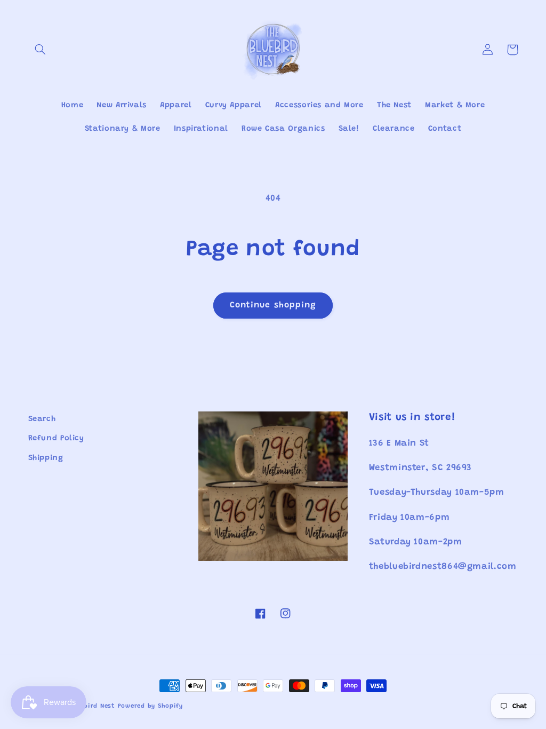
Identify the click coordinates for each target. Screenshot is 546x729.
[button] (40, 49)
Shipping (45, 458)
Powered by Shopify (150, 706)
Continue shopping (273, 305)
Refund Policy (56, 438)
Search (42, 419)
